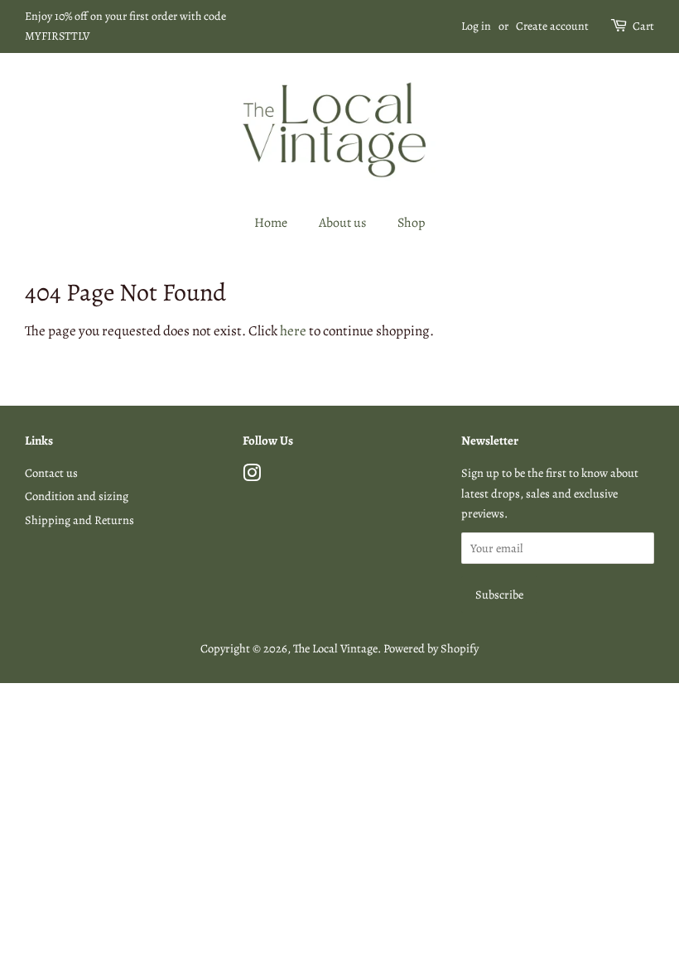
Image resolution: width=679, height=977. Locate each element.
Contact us (51, 472)
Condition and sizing (76, 496)
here (293, 330)
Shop (411, 223)
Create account (552, 26)
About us (342, 223)
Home (270, 223)
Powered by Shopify (431, 648)
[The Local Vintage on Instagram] (252, 476)
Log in (476, 26)
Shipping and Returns (79, 520)
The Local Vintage (335, 648)
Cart (643, 26)
